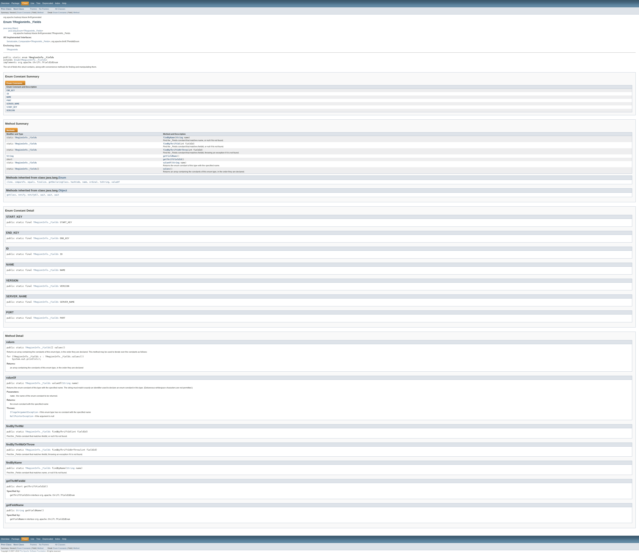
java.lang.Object (10, 28)
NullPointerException (21, 416)
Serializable (12, 41)
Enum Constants (24, 12)
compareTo (20, 182)
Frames (33, 9)
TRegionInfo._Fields (33, 31)
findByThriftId (171, 144)
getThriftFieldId (172, 159)
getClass (11, 195)
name (84, 182)
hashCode (75, 182)
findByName (169, 137)
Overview (5, 3)
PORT (8, 100)
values (166, 169)
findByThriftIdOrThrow (175, 150)
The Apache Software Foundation (33, 551)
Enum (16, 60)
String (179, 137)
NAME (8, 97)
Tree (38, 3)
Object (62, 190)
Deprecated (47, 3)
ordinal (93, 182)
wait (42, 195)
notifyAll (33, 195)
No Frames (44, 9)
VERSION (10, 110)
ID (7, 94)
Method (40, 12)
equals (31, 182)
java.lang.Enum (15, 31)
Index (57, 3)
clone (9, 182)
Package (15, 3)
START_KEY (11, 107)
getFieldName (170, 156)
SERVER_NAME (12, 104)
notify (21, 195)
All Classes (60, 9)
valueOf (167, 163)
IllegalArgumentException (24, 412)
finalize (41, 182)
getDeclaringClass (58, 182)
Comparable (24, 41)
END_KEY (10, 90)
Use (32, 3)
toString (104, 182)
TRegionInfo (12, 49)
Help (64, 3)
